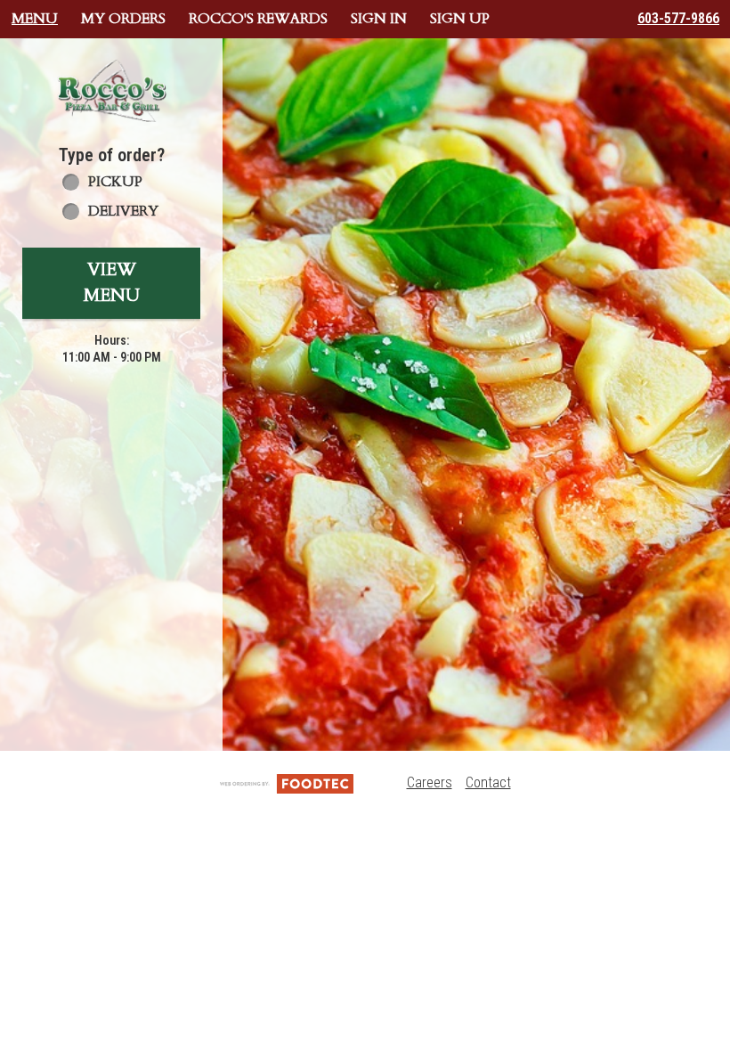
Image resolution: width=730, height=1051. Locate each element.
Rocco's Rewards (258, 19)
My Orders (123, 19)
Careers (429, 782)
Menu (35, 19)
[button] (111, 90)
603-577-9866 (678, 18)
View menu (112, 282)
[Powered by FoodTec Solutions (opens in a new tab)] (286, 782)
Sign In (379, 19)
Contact (488, 782)
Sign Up (460, 19)
